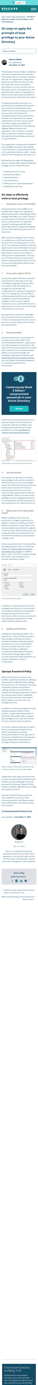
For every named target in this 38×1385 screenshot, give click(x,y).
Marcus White (15, 59)
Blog (8, 17)
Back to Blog (19, 873)
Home (4, 17)
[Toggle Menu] (32, 9)
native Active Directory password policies (18, 358)
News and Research (19, 17)
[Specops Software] (9, 10)
